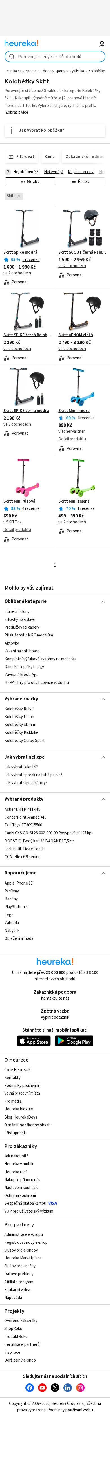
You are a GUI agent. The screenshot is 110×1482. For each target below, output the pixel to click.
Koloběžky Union (19, 717)
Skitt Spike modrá (20, 252)
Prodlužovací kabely (22, 627)
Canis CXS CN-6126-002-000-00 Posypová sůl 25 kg (48, 833)
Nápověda (13, 1298)
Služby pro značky (20, 1266)
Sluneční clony (17, 612)
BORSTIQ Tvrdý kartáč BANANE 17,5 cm (40, 841)
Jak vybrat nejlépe (25, 757)
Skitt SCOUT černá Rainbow (82, 252)
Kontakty (12, 1078)
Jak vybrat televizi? (21, 767)
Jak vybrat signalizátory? (26, 783)
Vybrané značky (21, 699)
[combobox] (55, 56)
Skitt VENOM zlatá (75, 335)
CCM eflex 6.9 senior (22, 857)
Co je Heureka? (17, 1070)
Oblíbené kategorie (26, 601)
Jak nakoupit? (16, 1156)
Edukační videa (17, 1290)
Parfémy (12, 891)
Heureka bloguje (18, 1109)
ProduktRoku (16, 1337)
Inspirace (12, 1352)
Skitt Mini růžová (19, 501)
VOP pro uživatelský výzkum (28, 1211)
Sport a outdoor (38, 71)
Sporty (60, 71)
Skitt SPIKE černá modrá (26, 411)
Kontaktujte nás (55, 998)
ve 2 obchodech (17, 273)
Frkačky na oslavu (20, 619)
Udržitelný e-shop (20, 1360)
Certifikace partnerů (22, 1345)
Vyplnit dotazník (55, 1017)
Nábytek (12, 930)
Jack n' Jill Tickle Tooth (25, 849)
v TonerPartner (71, 431)
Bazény (11, 899)
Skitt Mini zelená (74, 501)
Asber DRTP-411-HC (22, 809)
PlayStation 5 (16, 907)
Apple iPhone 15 (19, 883)
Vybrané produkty (24, 799)
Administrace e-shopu (23, 1235)
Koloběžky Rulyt (19, 709)
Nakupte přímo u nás (22, 1180)
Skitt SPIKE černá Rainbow (27, 335)
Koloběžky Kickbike (21, 733)
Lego (9, 915)
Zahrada (12, 923)
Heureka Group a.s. (67, 1404)
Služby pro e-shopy (21, 1250)
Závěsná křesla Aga (21, 675)
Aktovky (12, 643)
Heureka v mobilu (19, 1164)
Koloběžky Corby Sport (25, 741)
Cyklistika (77, 71)
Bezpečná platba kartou (25, 1203)
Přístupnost (14, 1133)
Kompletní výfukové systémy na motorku (40, 659)
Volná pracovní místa (22, 1093)
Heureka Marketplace (23, 1258)
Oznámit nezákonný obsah (27, 1125)
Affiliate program (18, 1282)
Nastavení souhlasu (21, 1188)
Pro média (13, 1101)
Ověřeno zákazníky (20, 1321)
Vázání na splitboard (22, 651)
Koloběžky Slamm (20, 725)
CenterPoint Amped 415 (26, 817)
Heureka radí (15, 1172)
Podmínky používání (21, 1086)
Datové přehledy (19, 1274)
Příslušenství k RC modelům (29, 635)
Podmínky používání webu (70, 1410)
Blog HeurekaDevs (20, 1117)
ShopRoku (13, 1329)
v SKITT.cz (12, 522)
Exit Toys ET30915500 (23, 825)
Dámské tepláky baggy (24, 667)
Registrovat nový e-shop (26, 1242)
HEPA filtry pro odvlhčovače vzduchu (37, 683)
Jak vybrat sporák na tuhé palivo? (33, 775)
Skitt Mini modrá (74, 411)
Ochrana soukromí (20, 1196)
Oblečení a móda (19, 938)
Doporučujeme (20, 873)
